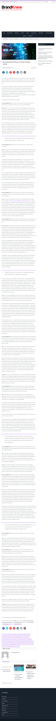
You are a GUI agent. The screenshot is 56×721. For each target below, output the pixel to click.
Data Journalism (13, 639)
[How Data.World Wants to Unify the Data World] (19, 51)
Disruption (4, 641)
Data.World (29, 639)
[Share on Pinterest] (14, 73)
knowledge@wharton (7, 67)
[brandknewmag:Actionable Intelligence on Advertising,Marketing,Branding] (12, 7)
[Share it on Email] (21, 73)
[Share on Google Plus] (10, 73)
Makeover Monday (22, 644)
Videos (24, 35)
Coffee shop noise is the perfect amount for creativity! (10, 1)
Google (25, 641)
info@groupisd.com (7, 624)
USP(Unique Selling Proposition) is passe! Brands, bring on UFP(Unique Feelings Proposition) (45, 57)
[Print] (25, 73)
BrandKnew (27, 634)
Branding (16, 33)
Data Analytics (5, 639)
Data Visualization (21, 639)
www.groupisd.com (18, 624)
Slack (14, 646)
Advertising (9, 33)
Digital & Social (5, 705)
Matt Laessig (30, 644)
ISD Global (4, 644)
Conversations (48, 33)
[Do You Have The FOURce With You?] (7, 666)
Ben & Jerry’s (21, 634)
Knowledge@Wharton (12, 644)
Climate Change (18, 636)
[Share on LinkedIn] (17, 73)
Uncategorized (5, 712)
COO (24, 636)
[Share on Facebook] (3, 73)
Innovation (33, 33)
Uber (18, 646)
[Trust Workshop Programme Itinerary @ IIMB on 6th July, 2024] (19, 668)
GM (22, 641)
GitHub (18, 641)
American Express (13, 634)
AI (2, 634)
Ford (14, 641)
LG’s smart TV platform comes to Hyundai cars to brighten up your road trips (31, 675)
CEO (13, 636)
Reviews (30, 35)
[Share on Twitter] (7, 73)
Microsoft (4, 646)
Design (22, 33)
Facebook (10, 641)
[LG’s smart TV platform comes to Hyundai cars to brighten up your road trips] (31, 667)
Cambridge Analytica (6, 636)
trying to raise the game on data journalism (20, 200)
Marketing (41, 33)
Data (28, 636)
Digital (27, 33)
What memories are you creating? (45, 61)
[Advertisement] (37, 21)
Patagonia (10, 646)
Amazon (6, 634)
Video (3, 714)
